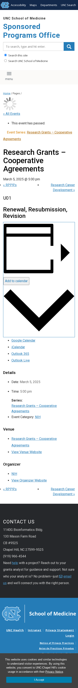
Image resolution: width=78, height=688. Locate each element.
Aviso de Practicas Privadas (56, 648)
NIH (38, 417)
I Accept (39, 679)
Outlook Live (20, 360)
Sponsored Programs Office (31, 31)
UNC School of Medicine (24, 18)
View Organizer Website (29, 480)
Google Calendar (23, 340)
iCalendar (18, 347)
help (15, 563)
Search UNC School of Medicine (28, 61)
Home (6, 93)
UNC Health (15, 630)
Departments (49, 5)
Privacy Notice (54, 671)
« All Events (11, 114)
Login (70, 635)
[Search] (69, 46)
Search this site (18, 55)
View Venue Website (26, 452)
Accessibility (18, 5)
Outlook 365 (20, 354)
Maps (33, 5)
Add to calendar (16, 281)
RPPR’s (10, 185)
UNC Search (68, 5)
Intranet (34, 630)
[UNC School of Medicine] (39, 613)
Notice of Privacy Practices (57, 643)
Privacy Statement (60, 630)
